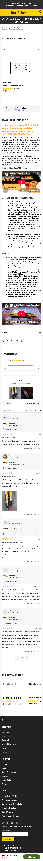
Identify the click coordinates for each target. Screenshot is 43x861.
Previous (5, 49)
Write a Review (35, 403)
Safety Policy (7, 780)
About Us (5, 732)
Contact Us (6, 740)
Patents (4, 752)
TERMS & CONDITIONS (11, 848)
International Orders (10, 796)
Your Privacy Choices (10, 816)
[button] (12, 89)
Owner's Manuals (9, 772)
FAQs (4, 768)
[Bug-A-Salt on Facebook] (7, 342)
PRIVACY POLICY (9, 845)
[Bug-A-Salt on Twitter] (3, 342)
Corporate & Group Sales (12, 804)
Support (5, 764)
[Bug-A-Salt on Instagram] (17, 342)
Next (38, 49)
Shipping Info (6, 332)
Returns (5, 776)
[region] (21, 393)
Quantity (6, 97)
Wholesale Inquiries (10, 800)
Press (4, 748)
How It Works (7, 812)
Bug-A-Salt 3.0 (13, 28)
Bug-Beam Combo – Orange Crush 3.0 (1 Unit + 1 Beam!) (23, 530)
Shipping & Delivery (10, 808)
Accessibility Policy (9, 744)
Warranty (6, 784)
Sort (26, 410)
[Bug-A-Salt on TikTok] (22, 342)
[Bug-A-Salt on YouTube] (12, 342)
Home (4, 28)
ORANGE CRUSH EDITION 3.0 (16, 425)
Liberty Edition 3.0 (11, 697)
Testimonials (6, 736)
